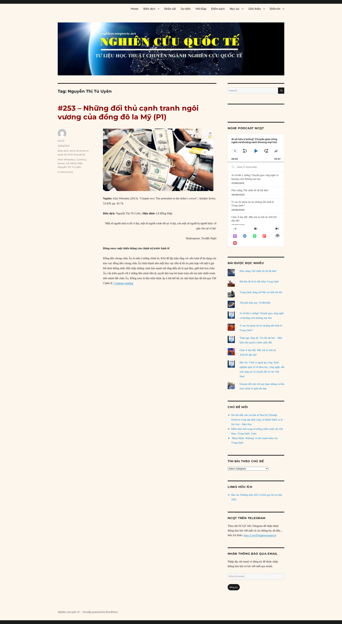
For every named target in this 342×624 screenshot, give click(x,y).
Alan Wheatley (66, 159)
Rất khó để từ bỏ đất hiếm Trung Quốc (259, 281)
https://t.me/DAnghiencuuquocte (260, 535)
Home (134, 8)
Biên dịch (149, 8)
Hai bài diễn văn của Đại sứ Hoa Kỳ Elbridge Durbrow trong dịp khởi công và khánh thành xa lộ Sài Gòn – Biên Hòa (257, 420)
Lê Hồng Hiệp (74, 163)
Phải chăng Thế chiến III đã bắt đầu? (250, 190)
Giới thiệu (254, 8)
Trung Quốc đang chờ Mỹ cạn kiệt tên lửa (261, 292)
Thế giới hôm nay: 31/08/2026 (255, 302)
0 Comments (65, 172)
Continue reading (123, 283)
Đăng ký (234, 587)
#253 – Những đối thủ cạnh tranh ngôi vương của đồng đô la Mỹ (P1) (128, 112)
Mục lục (235, 8)
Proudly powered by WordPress (100, 612)
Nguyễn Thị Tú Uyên (69, 167)
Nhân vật (170, 8)
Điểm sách (218, 8)
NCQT (61, 140)
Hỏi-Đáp (201, 8)
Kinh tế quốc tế (76, 154)
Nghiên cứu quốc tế (68, 612)
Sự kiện (186, 8)
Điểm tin (275, 8)
